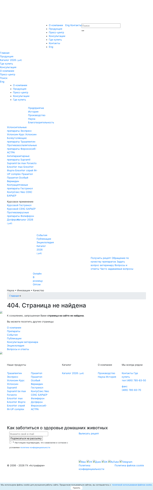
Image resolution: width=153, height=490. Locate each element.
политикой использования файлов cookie (131, 485)
